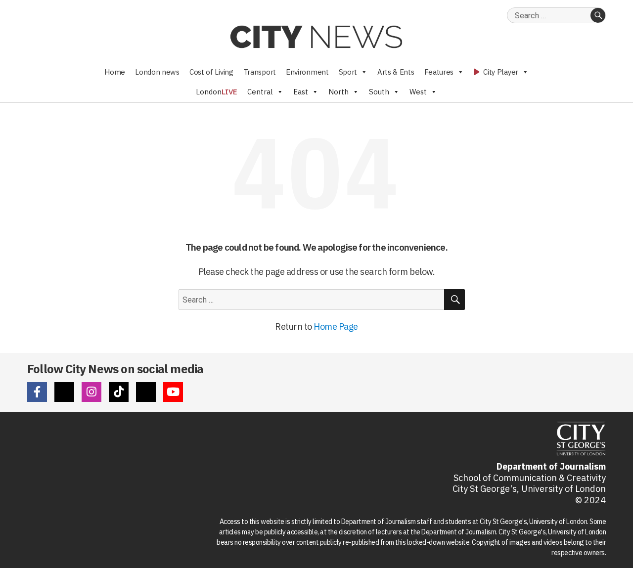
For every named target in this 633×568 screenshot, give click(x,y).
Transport (259, 72)
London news (157, 72)
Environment (307, 72)
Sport (348, 72)
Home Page (336, 326)
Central (260, 91)
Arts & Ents (395, 72)
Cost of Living (211, 72)
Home (114, 72)
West (418, 91)
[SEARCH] (597, 15)
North (338, 91)
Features (439, 72)
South (379, 91)
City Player (500, 72)
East (300, 91)
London (216, 91)
